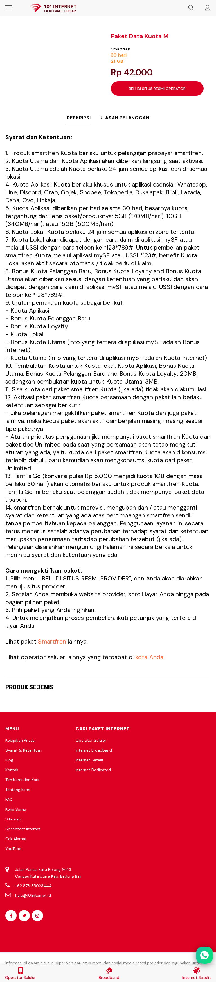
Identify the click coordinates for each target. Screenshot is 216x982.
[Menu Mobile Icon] (8, 8)
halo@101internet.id (33, 895)
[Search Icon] (191, 8)
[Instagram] (37, 915)
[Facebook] (11, 915)
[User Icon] (208, 8)
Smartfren (120, 48)
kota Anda (150, 657)
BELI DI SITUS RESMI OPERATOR (157, 88)
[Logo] (53, 8)
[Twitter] (24, 915)
